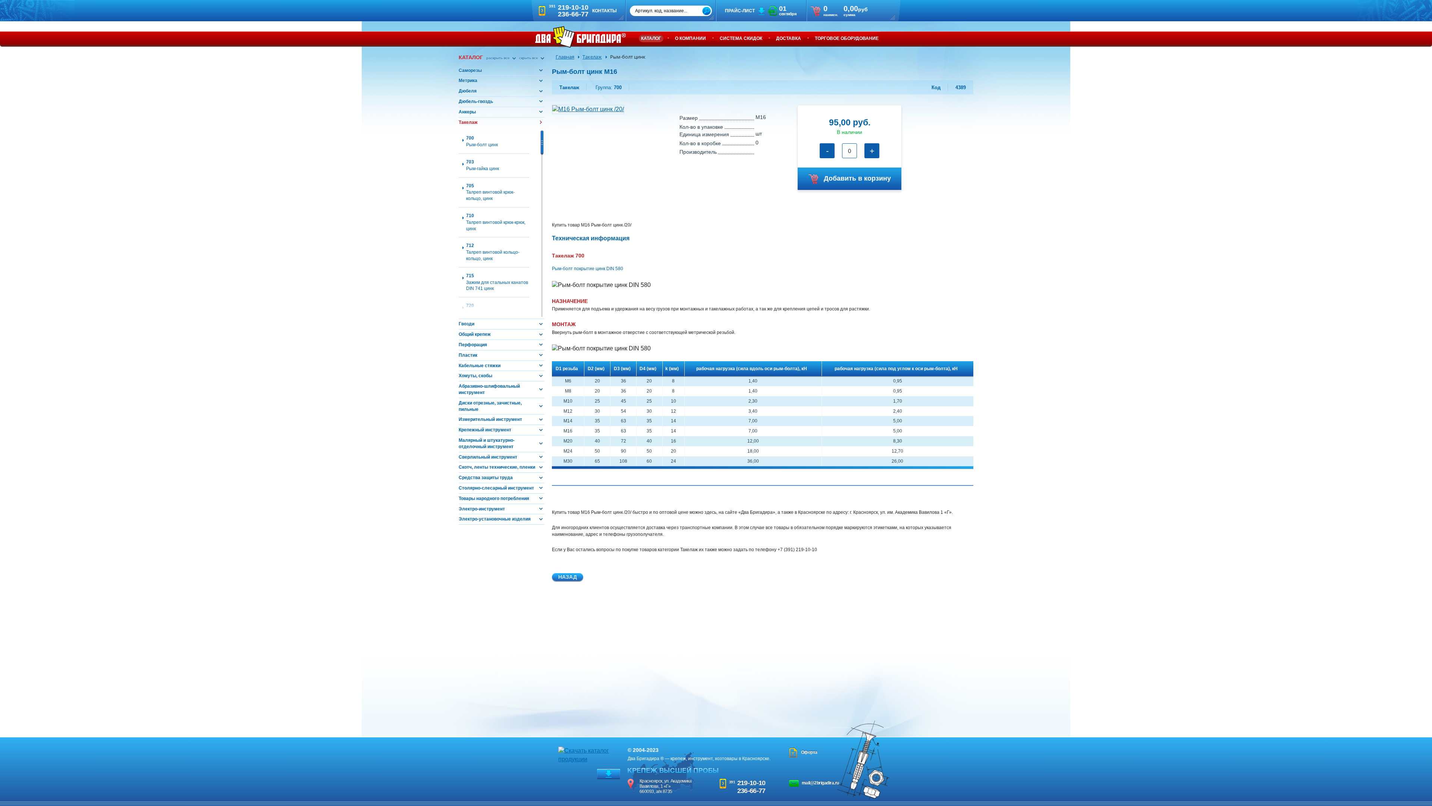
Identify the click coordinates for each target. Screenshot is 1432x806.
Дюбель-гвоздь (476, 101)
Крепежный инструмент (485, 429)
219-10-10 (751, 783)
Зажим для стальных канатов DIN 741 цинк (497, 282)
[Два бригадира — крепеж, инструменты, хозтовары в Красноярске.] (580, 37)
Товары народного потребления (494, 498)
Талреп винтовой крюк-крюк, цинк (495, 222)
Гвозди (466, 324)
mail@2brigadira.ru (820, 782)
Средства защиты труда (486, 477)
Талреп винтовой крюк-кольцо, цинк (490, 192)
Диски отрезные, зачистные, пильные (490, 406)
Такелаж (468, 122)
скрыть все (529, 58)
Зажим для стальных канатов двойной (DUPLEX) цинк (497, 312)
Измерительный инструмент (490, 419)
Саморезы (470, 70)
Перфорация (473, 344)
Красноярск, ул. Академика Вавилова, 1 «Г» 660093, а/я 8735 (666, 786)
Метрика (468, 80)
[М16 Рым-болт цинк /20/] (588, 109)
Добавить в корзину (857, 178)
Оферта (809, 752)
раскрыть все (498, 58)
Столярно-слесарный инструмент (496, 488)
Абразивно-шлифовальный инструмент (489, 389)
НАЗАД (567, 577)
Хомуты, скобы (475, 375)
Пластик (468, 355)
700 (609, 87)
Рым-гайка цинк (482, 165)
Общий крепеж (475, 334)
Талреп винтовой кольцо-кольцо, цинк (492, 252)
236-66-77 (751, 790)
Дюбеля (468, 91)
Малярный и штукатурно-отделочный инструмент (487, 443)
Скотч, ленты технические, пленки (497, 467)
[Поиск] (706, 11)
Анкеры (467, 112)
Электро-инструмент (482, 509)
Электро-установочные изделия (495, 519)
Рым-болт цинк (482, 141)
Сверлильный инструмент (488, 457)
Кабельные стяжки (479, 365)
